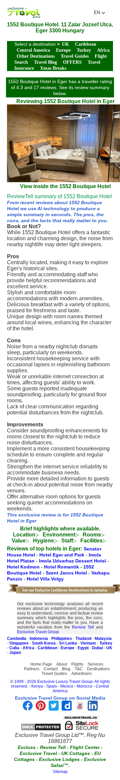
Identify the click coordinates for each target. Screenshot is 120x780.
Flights (77, 664)
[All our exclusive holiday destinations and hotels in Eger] (23, 16)
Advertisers (81, 673)
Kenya (37, 686)
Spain (51, 686)
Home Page (41, 664)
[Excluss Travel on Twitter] (54, 709)
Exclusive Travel (38, 753)
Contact (51, 669)
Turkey (84, 50)
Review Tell (83, 627)
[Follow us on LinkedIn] (93, 709)
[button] (99, 12)
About (61, 664)
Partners (31, 669)
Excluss (27, 747)
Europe (63, 50)
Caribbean (85, 44)
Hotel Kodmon (24, 566)
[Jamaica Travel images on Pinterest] (41, 709)
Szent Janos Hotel (67, 572)
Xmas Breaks (53, 68)
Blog (66, 669)
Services (95, 664)
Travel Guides (75, 56)
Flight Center (85, 747)
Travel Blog (45, 62)
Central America (33, 50)
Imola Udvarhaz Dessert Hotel (73, 560)
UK (65, 44)
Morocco (84, 686)
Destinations (98, 669)
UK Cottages (75, 753)
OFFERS (72, 62)
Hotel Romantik (62, 566)
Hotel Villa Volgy (45, 578)
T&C (79, 669)
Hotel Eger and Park (62, 554)
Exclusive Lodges (59, 759)
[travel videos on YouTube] (80, 709)
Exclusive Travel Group (38, 632)
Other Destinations (36, 56)
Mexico (66, 686)
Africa (103, 50)
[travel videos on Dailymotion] (67, 709)
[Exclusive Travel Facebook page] (28, 709)
